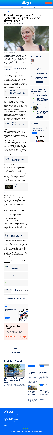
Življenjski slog (22, 7)
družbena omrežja (31, 365)
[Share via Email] (25, 68)
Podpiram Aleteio (10, 336)
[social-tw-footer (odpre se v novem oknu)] (27, 428)
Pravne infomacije (27, 431)
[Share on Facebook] (19, 68)
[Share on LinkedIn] (21, 68)
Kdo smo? (22, 431)
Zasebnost (40, 431)
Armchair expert (16, 109)
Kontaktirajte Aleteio (34, 431)
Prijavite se (8, 318)
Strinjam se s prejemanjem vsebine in (11, 315)
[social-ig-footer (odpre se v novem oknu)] (29, 428)
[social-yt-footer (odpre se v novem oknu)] (23, 428)
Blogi (34, 7)
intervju (41, 385)
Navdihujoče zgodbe (10, 7)
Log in (19, 348)
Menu (3, 7)
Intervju (17, 7)
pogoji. (44, 130)
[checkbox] (5, 315)
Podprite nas (48, 2)
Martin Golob (29, 7)
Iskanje (16, 2)
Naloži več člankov (39, 82)
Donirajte (18, 431)
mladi (29, 386)
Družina (45, 7)
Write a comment (16, 352)
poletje (6, 365)
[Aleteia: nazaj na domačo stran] (26, 2)
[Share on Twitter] (23, 68)
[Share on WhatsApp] (27, 68)
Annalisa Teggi (15, 23)
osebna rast (42, 365)
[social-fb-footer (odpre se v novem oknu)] (25, 428)
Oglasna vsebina (39, 7)
